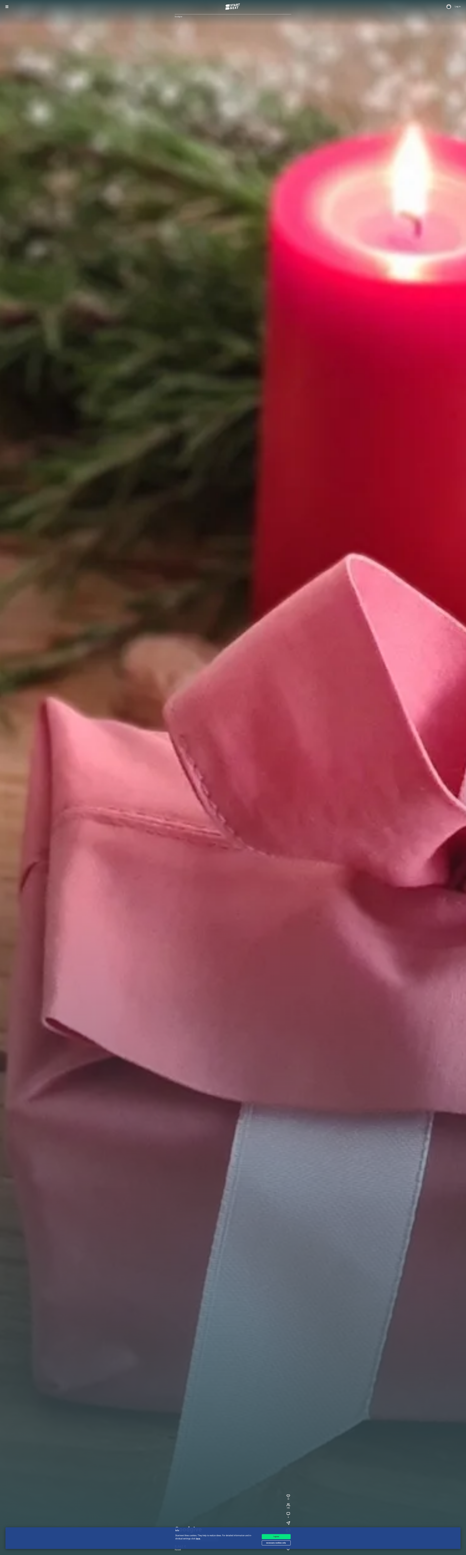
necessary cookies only (276, 1543)
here (198, 1539)
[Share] (288, 1523)
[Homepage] (233, 6)
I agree (276, 1537)
